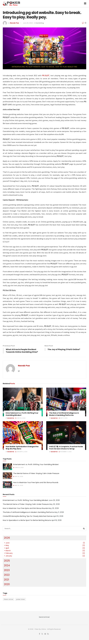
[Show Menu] (85, 3)
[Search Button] (84, 528)
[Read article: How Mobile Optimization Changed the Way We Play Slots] (23, 435)
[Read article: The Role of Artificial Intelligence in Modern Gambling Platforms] (66, 402)
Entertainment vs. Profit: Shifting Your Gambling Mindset (22, 414)
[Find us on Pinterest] (45, 634)
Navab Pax (14, 23)
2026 (7, 538)
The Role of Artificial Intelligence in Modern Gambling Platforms (64, 414)
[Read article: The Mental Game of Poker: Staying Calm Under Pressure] (7, 475)
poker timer (20, 599)
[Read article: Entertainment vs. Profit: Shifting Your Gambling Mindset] (23, 402)
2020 (7, 584)
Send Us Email (44, 617)
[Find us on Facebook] (39, 634)
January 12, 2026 (21, 452)
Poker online (8, 599)
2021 (6, 579)
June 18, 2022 (28, 23)
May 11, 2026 (63, 418)
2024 (7, 565)
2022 (7, 575)
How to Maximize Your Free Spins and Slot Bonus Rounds (35, 482)
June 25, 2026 (20, 418)
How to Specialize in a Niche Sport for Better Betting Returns (27, 520)
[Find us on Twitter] (42, 634)
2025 (7, 560)
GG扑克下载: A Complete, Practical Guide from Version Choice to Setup (66, 447)
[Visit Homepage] (11, 3)
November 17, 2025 (66, 452)
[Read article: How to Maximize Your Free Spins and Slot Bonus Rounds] (7, 484)
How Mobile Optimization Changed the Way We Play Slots (22, 447)
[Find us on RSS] (48, 634)
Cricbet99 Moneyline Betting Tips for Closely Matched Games (28, 516)
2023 (7, 570)
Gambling (39, 23)
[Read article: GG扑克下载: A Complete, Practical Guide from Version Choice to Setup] (66, 435)
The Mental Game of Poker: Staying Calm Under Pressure (36, 473)
